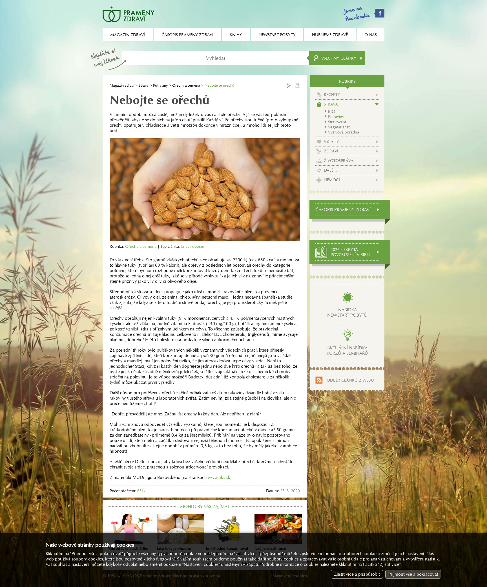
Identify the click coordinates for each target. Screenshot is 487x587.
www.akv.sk (219, 477)
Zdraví (331, 151)
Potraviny (160, 85)
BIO (331, 111)
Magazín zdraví (122, 85)
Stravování (337, 121)
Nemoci (332, 179)
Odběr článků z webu (350, 380)
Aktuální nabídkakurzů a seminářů (347, 350)
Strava (144, 85)
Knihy (236, 34)
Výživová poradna (343, 132)
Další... (330, 170)
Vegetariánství (340, 127)
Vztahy (331, 141)
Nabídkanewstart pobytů (347, 312)
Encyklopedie (192, 246)
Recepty (332, 94)
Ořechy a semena (186, 85)
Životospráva (338, 160)
